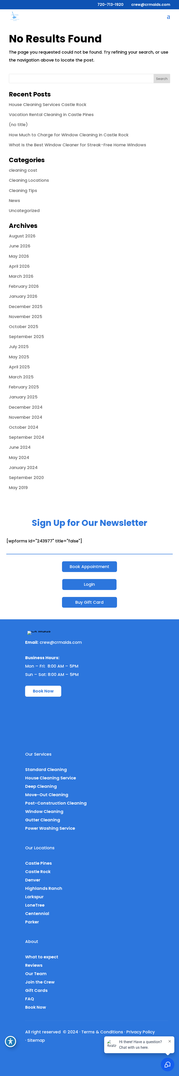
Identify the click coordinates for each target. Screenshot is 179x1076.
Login (89, 584)
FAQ (29, 999)
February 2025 (24, 387)
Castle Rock (38, 871)
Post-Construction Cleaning (56, 803)
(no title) (18, 124)
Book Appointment (89, 566)
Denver (32, 880)
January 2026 (23, 296)
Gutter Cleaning (42, 820)
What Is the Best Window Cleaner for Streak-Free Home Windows (77, 145)
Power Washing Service (50, 828)
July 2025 (19, 347)
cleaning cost (23, 170)
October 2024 (23, 427)
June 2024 (20, 447)
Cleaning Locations (29, 180)
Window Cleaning (44, 811)
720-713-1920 (110, 4)
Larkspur (34, 897)
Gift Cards (36, 990)
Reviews (33, 965)
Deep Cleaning (41, 786)
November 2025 (25, 316)
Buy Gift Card (89, 602)
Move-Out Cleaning (46, 795)
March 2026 (21, 276)
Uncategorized (24, 210)
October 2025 (23, 326)
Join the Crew (40, 982)
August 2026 (22, 236)
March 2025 (21, 377)
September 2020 (26, 477)
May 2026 (19, 256)
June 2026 (19, 246)
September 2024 (26, 437)
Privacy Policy (140, 1032)
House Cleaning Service (50, 778)
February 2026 (24, 286)
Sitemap (36, 1040)
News (14, 200)
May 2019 (18, 487)
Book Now (43, 691)
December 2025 (25, 306)
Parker (32, 922)
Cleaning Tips (23, 190)
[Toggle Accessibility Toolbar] (10, 1041)
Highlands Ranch (43, 888)
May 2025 (19, 357)
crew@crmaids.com (61, 642)
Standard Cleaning (46, 769)
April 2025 (19, 367)
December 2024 (25, 407)
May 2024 (19, 457)
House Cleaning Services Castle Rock (47, 104)
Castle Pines (38, 863)
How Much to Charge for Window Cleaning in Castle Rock (69, 135)
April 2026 (19, 266)
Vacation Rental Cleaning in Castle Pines (51, 114)
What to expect (41, 957)
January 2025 (23, 397)
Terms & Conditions (102, 1032)
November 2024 (25, 417)
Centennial (37, 913)
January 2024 (23, 467)
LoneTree (35, 905)
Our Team (36, 974)
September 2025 (26, 336)
